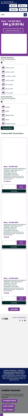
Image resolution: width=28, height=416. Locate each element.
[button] (25, 14)
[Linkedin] (25, 320)
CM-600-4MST (13, 222)
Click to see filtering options (8, 59)
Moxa (5, 166)
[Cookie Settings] (1, 414)
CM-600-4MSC (13, 278)
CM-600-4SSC (13, 166)
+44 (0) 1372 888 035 (19, 317)
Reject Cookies (8, 410)
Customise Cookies (9, 401)
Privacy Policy (7, 403)
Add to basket (21, 186)
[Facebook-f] (20, 320)
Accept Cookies (8, 406)
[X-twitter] (22, 320)
